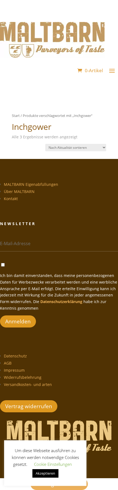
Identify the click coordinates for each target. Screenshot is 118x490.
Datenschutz (15, 356)
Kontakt (11, 198)
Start (16, 115)
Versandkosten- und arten (28, 384)
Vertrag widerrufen (28, 406)
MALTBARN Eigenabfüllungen (31, 184)
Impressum (14, 370)
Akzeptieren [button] (45, 473)
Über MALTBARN (19, 191)
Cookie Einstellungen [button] (53, 464)
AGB (8, 363)
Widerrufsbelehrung (22, 377)
